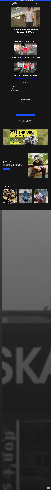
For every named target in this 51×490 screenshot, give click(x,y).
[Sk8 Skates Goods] (41, 196)
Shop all (47, 186)
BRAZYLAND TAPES (26, 3)
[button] (5, 196)
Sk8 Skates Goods (41, 203)
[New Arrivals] (25, 196)
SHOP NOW (33, 59)
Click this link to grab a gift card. (25, 78)
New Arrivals (25, 203)
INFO (21, 3)
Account (33, 3)
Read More (6, 169)
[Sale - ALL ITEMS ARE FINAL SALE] (10, 196)
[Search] (36, 3)
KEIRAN (23, 57)
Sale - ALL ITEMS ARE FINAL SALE (10, 203)
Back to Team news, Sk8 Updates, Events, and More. (25, 121)
